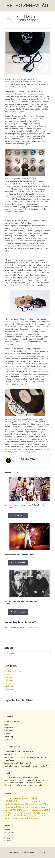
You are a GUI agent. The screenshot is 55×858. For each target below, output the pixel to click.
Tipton (14, 816)
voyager (31, 816)
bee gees (21, 802)
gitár (16, 807)
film (46, 804)
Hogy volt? (8, 677)
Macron (29, 810)
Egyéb (6, 674)
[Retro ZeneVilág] (27, 5)
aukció (25, 798)
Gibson (11, 807)
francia (6, 807)
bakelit (34, 798)
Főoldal (7, 830)
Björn (26, 802)
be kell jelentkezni (31, 627)
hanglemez (25, 807)
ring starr (17, 813)
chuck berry (38, 801)
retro (11, 813)
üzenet (30, 819)
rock (22, 812)
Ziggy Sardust (15, 819)
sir (32, 813)
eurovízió (41, 805)
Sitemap (7, 841)
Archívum (8, 835)
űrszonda (36, 819)
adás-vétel (15, 798)
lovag (24, 810)
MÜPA (34, 810)
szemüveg (44, 813)
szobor (8, 815)
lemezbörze (16, 810)
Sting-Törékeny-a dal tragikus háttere (18, 751)
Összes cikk (9, 832)
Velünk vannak (9, 689)
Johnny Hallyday (36, 807)
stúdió (37, 812)
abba (6, 798)
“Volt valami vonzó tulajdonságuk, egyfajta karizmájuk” (25, 766)
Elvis (28, 804)
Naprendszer (40, 810)
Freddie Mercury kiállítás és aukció (19, 555)
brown (30, 802)
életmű (24, 818)
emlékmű (34, 805)
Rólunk (7, 838)
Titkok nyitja (9, 686)
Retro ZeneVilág (28, 459)
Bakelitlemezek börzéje (13, 671)
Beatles (10, 801)
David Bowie (10, 804)
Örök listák (8, 680)
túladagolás (23, 815)
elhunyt (23, 805)
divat (19, 805)
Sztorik (7, 683)
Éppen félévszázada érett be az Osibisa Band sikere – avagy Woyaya (25, 758)
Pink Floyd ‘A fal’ (10, 754)
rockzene (28, 813)
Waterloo (37, 816)
